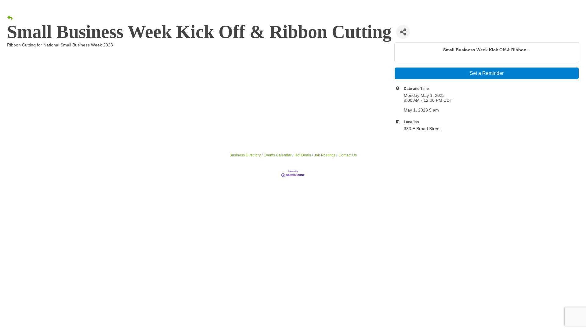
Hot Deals (303, 155)
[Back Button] (10, 18)
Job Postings (324, 155)
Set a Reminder (487, 73)
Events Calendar (277, 155)
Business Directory (245, 155)
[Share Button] (403, 32)
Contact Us (347, 155)
